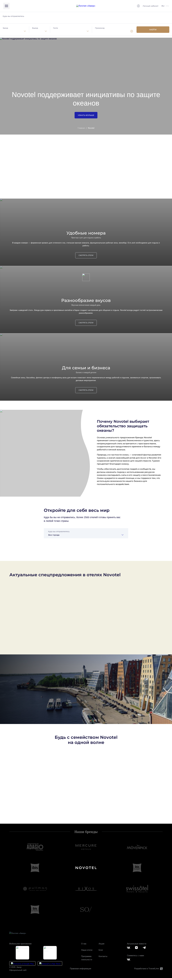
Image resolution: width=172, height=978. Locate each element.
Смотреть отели (86, 255)
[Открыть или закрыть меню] (6, 6)
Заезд (5, 28)
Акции (101, 943)
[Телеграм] (145, 948)
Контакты (103, 956)
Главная (81, 128)
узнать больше (86, 115)
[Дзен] (137, 948)
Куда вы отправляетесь (13, 16)
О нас (84, 943)
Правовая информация (80, 968)
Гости (55, 28)
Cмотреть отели (86, 188)
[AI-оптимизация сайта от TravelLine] (161, 968)
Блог (101, 950)
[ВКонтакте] (129, 948)
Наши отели (86, 950)
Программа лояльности (86, 958)
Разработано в (146, 968)
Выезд (35, 28)
